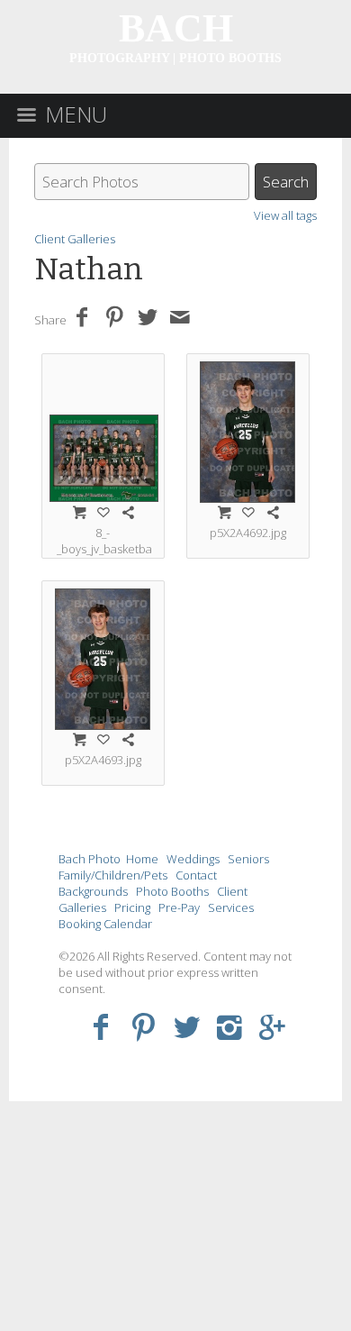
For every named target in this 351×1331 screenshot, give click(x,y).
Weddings (193, 859)
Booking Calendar (105, 924)
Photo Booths (172, 891)
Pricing (132, 907)
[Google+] (273, 1026)
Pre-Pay (179, 907)
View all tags (285, 215)
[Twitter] (186, 1026)
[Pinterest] (143, 1026)
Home (142, 859)
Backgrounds (93, 891)
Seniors (248, 859)
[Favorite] (103, 512)
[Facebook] (100, 1026)
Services (231, 907)
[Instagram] (230, 1026)
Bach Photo (89, 859)
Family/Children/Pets (112, 875)
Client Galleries (74, 239)
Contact (196, 875)
